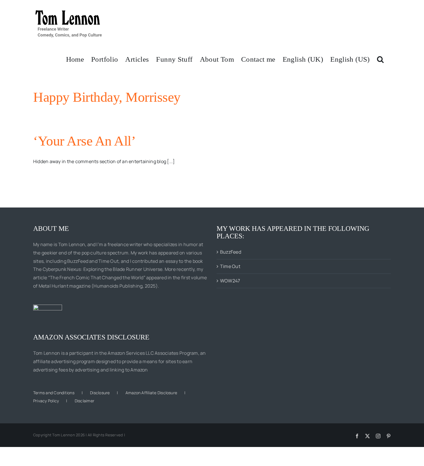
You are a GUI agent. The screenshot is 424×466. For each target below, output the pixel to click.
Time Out (230, 266)
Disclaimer (84, 400)
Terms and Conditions (53, 392)
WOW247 (230, 281)
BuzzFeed (230, 252)
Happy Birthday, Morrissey (107, 97)
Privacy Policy (46, 400)
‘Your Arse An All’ (84, 140)
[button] (380, 59)
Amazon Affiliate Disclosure (151, 392)
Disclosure (100, 392)
